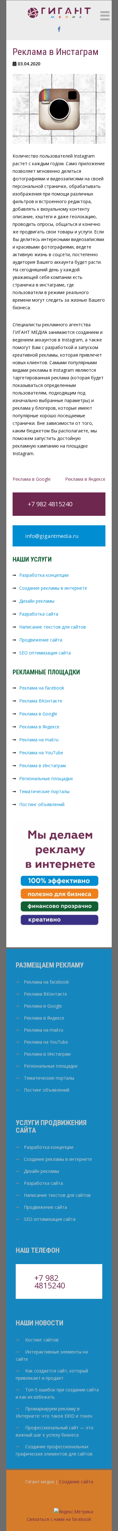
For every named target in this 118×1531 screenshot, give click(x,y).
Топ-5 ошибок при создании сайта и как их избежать (57, 1393)
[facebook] (59, 29)
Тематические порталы (44, 791)
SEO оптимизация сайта (45, 653)
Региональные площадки (46, 778)
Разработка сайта (38, 614)
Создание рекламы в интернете (53, 588)
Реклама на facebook (41, 688)
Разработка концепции (44, 575)
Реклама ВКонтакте (40, 701)
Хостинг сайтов (42, 1340)
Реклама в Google (32, 479)
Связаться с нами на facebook (59, 1519)
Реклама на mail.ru (39, 740)
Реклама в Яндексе (85, 479)
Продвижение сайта (40, 640)
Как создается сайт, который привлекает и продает (52, 1374)
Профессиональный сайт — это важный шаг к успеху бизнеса (54, 1431)
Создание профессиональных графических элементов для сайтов (54, 1450)
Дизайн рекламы (36, 601)
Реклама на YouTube (41, 753)
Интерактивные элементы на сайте (52, 1355)
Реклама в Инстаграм (42, 765)
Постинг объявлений (42, 804)
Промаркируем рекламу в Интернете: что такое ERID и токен (54, 1412)
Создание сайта (76, 1482)
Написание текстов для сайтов (52, 627)
